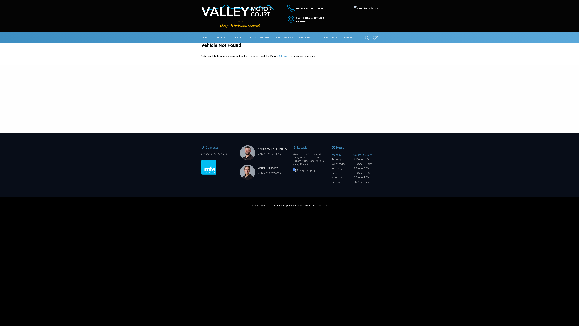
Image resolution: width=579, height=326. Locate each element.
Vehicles (220, 37)
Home (205, 37)
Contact (348, 37)
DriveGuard (306, 37)
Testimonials (328, 37)
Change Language (306, 170)
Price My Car (284, 37)
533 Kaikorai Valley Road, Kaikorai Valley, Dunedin (308, 161)
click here (282, 55)
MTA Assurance (260, 37)
